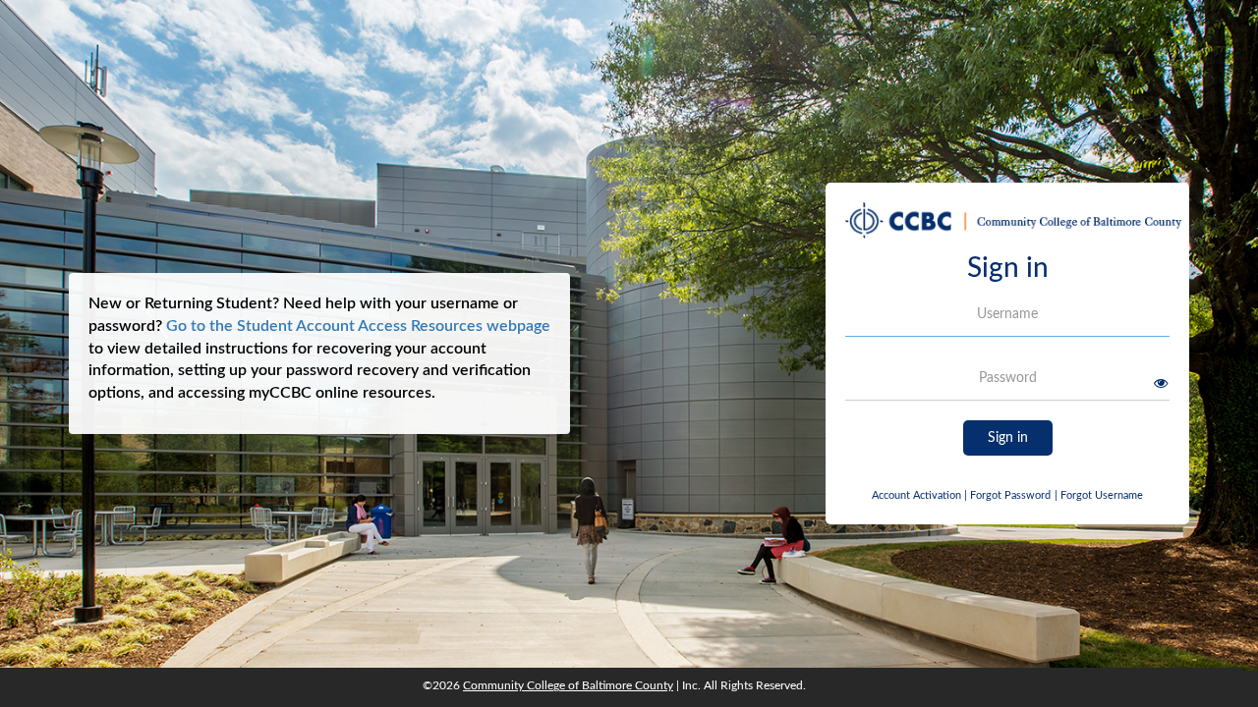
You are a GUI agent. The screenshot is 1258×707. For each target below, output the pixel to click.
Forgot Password (1010, 495)
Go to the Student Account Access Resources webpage (358, 326)
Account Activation (919, 495)
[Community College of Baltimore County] (1013, 227)
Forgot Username (1099, 495)
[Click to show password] (1161, 383)
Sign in (1008, 438)
